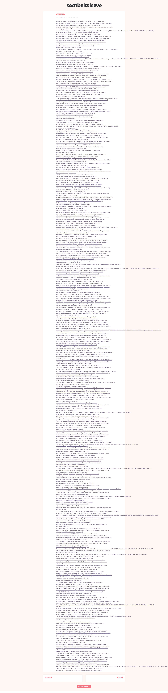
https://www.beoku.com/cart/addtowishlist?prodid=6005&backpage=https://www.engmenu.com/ (83, 247)
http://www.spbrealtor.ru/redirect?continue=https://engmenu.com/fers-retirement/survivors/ (81, 75)
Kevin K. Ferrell (61, 17)
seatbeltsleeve (84, 5)
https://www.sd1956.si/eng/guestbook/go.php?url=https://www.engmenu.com (77, 167)
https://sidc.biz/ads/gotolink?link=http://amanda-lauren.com (78, 618)
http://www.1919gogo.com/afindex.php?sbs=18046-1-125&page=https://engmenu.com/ (80, 354)
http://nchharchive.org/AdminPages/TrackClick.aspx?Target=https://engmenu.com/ (78, 77)
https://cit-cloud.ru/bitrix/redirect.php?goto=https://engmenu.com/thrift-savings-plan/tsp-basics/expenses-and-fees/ (83, 367)
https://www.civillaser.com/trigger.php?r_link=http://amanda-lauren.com (76, 659)
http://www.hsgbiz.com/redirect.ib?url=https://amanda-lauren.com (74, 625)
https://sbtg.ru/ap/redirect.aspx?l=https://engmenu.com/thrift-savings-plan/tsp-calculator (80, 309)
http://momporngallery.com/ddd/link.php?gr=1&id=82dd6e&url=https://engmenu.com (79, 294)
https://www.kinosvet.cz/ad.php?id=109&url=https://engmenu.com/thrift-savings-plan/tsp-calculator (83, 326)
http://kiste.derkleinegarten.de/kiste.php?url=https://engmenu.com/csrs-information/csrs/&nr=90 (82, 391)
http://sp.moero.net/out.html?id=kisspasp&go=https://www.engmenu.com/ (88, 255)
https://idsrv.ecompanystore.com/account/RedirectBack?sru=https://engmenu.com (78, 143)
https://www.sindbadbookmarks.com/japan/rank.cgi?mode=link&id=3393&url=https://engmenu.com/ (83, 388)
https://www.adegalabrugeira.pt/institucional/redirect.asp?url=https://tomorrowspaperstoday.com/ (83, 36)
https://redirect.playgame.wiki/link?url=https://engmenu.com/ (72, 451)
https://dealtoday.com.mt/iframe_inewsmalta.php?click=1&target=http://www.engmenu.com (81, 348)
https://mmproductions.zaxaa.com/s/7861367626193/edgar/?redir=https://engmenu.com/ (80, 427)
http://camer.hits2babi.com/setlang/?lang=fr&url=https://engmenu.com (75, 188)
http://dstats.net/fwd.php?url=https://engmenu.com (87, 182)
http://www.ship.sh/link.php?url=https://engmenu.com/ (71, 79)
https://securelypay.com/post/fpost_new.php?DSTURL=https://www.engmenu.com (79, 397)
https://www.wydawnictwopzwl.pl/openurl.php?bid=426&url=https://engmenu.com (79, 408)
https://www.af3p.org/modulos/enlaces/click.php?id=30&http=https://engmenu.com (79, 221)
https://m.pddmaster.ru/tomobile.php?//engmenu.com (70, 281)
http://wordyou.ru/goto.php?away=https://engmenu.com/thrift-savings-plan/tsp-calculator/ (81, 395)
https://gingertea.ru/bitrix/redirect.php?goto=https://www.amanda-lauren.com (77, 627)
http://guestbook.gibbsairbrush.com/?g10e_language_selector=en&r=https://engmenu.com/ (81, 133)
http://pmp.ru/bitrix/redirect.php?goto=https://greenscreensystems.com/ (75, 477)
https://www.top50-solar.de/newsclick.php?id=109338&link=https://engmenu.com (78, 145)
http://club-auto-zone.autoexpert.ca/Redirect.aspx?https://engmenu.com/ (76, 236)
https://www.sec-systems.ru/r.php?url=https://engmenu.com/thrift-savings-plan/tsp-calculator (81, 242)
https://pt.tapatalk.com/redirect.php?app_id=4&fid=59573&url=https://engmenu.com (79, 184)
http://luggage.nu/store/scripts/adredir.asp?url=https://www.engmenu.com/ (76, 132)
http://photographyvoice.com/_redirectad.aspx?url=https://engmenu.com (76, 453)
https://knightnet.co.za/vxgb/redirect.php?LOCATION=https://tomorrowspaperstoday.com (81, 21)
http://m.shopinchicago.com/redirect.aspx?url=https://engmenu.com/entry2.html (77, 390)
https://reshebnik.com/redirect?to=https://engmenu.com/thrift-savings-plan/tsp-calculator (80, 219)
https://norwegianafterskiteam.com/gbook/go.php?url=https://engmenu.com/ (77, 117)
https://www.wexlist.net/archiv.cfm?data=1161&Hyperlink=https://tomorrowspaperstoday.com (82, 74)
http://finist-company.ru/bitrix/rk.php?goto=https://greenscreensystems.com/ (86, 562)
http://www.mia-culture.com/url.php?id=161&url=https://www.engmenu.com (77, 156)
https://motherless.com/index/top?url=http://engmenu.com (72, 289)
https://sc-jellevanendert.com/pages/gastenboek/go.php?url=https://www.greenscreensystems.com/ (83, 517)
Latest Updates (60, 14)
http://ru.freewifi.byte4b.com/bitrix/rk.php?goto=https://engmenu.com (90, 435)
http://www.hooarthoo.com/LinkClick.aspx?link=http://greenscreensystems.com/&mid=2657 (81, 535)
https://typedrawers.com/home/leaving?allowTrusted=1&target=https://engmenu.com (79, 147)
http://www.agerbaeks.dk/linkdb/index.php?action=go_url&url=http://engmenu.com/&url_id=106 (82, 449)
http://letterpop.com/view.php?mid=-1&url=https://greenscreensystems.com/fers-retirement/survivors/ (84, 575)
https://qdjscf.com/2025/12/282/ (71, 668)
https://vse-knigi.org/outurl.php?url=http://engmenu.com (71, 161)
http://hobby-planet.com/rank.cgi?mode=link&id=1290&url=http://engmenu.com (77, 356)
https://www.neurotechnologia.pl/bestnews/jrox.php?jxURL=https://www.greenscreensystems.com (83, 507)
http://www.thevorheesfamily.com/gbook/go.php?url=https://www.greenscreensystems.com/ (81, 524)
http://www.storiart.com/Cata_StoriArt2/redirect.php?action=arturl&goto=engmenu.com (80, 103)
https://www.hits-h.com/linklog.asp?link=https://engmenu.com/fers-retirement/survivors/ (80, 135)
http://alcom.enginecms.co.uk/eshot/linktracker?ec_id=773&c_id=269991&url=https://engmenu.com (83, 393)
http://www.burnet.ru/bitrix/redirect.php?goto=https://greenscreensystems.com (77, 485)
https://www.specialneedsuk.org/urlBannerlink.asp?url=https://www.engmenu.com (78, 186)
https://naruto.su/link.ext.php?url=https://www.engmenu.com (72, 442)
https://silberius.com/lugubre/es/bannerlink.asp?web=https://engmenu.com (90, 302)
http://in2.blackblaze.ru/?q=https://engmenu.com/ (90, 246)
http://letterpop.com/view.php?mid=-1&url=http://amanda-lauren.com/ (92, 657)
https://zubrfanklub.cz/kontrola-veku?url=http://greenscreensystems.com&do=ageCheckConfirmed (83, 550)
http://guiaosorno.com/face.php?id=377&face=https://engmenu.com (80, 406)
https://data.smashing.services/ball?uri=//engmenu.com (71, 257)
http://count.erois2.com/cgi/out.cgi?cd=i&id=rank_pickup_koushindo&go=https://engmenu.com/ (82, 137)
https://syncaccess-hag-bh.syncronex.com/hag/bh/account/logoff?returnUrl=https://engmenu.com (82, 324)
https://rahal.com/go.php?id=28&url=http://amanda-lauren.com (80, 663)
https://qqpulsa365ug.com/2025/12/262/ (92, 668)
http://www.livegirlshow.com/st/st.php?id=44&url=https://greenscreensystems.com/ (79, 573)
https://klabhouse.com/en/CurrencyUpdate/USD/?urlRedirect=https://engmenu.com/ (79, 169)
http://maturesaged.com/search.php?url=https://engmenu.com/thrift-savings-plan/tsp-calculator (82, 218)
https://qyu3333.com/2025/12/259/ (65, 670)
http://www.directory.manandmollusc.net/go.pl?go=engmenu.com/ (92, 347)
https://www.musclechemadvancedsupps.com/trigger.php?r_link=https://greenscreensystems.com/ (83, 530)
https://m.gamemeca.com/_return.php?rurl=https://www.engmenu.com (90, 287)
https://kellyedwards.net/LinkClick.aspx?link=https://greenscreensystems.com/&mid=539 (80, 519)
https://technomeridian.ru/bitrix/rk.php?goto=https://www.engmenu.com (76, 261)
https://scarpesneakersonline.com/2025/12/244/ (89, 670)
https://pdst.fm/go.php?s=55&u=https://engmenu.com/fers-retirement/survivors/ (78, 223)
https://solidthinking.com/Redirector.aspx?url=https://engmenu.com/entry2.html (77, 216)
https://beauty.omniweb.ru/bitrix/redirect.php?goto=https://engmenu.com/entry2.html (79, 440)
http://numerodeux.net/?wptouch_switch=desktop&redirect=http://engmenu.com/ (78, 425)
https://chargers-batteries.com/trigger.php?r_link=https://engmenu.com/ (75, 436)
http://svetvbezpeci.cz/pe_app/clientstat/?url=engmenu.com (86, 94)
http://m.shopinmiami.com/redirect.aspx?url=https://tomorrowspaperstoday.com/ (78, 34)
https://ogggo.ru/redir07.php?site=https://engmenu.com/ (83, 107)
